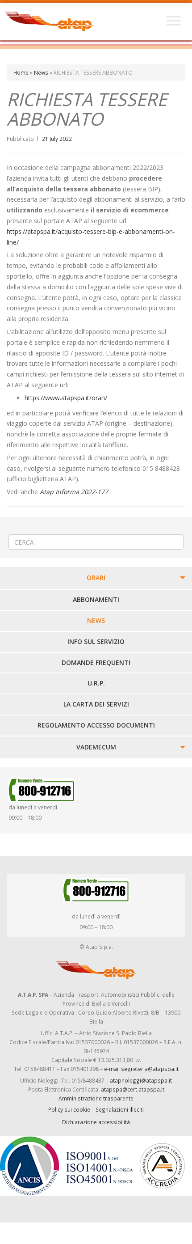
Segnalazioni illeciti (120, 1109)
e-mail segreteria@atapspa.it (141, 1068)
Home (21, 72)
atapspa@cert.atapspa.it (132, 1089)
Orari (96, 577)
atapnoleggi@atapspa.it (141, 1080)
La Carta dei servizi (96, 704)
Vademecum (96, 747)
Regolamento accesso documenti (96, 725)
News (41, 72)
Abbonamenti (96, 599)
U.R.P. (96, 683)
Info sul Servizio (96, 641)
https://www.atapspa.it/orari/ (66, 398)
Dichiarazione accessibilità (96, 1122)
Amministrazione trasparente (96, 1098)
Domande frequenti (96, 662)
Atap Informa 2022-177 (74, 491)
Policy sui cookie (69, 1109)
